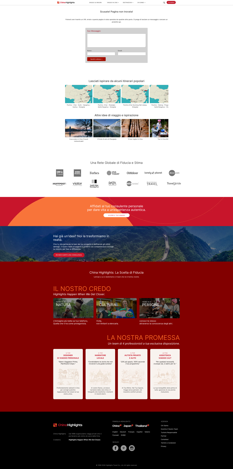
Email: (120, 51)
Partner (163, 436)
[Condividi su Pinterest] (124, 450)
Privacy (163, 446)
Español (139, 432)
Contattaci (171, 2)
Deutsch (123, 432)
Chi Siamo (164, 425)
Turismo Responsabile (169, 432)
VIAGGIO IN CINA (112, 2)
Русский (115, 435)
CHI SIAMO (140, 2)
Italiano (147, 432)
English (115, 432)
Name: (89, 51)
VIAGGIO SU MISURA (95, 2)
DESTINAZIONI (127, 2)
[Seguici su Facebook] (115, 450)
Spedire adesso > (96, 59)
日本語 (123, 435)
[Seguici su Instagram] (132, 450)
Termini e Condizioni (168, 443)
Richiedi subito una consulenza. (69, 255)
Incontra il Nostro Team (169, 429)
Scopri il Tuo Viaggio (116, 215)
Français (131, 432)
